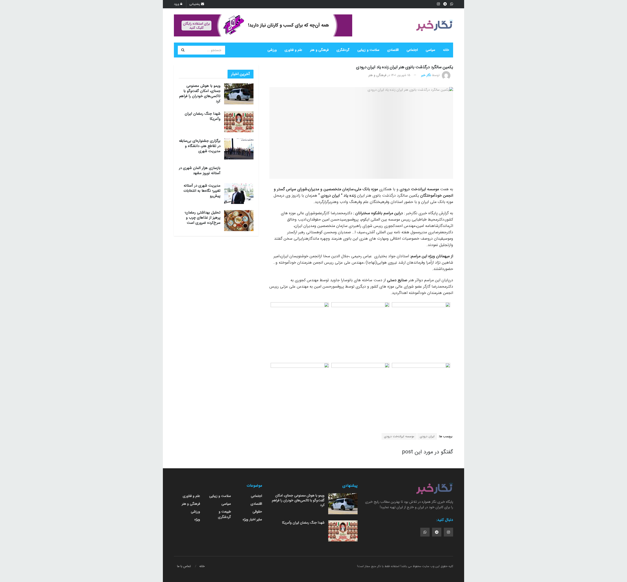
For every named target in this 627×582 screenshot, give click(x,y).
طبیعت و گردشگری (224, 514)
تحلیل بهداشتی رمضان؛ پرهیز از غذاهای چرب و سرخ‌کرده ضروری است (202, 218)
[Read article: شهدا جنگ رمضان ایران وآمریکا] (238, 121)
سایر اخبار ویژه (252, 519)
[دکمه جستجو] (183, 50)
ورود (177, 4)
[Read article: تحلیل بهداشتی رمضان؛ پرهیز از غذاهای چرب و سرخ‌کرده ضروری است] (238, 220)
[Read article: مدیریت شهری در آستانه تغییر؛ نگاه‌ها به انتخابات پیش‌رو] (238, 193)
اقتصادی (393, 50)
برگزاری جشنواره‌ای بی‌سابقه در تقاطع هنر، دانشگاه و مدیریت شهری (199, 146)
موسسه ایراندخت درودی (399, 436)
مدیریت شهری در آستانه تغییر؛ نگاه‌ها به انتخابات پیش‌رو (201, 191)
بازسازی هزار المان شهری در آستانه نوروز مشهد (199, 170)
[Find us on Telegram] (436, 532)
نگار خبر (426, 75)
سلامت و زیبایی (368, 50)
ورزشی (272, 50)
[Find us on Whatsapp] (425, 532)
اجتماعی (412, 50)
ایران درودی (427, 436)
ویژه (197, 519)
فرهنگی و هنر (319, 50)
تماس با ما (184, 566)
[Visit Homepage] (434, 25)
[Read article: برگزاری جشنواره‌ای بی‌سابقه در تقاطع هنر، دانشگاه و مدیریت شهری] (238, 148)
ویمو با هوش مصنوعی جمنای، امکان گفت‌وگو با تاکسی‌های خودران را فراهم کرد (199, 93)
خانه (446, 50)
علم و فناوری (293, 50)
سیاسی (430, 50)
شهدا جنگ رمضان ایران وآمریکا (202, 116)
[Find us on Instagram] (448, 532)
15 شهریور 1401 (400, 75)
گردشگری (343, 50)
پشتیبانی (195, 4)
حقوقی (257, 511)
